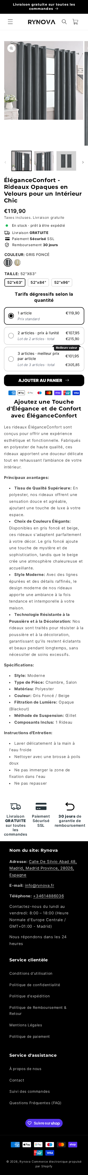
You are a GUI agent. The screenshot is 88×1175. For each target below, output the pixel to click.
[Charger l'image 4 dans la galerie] (66, 161)
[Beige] (17, 262)
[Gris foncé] (8, 262)
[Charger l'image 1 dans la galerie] (21, 161)
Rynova (25, 1161)
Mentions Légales (25, 1025)
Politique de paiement (29, 1036)
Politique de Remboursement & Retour (37, 1010)
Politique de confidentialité (34, 985)
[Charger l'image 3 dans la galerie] (44, 161)
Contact (16, 1080)
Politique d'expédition (29, 996)
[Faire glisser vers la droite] (83, 162)
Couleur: (27, 254)
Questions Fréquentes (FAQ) (35, 1103)
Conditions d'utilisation (31, 973)
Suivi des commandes (29, 1091)
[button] (10, 21)
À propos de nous (25, 1069)
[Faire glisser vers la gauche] (5, 162)
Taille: (20, 273)
